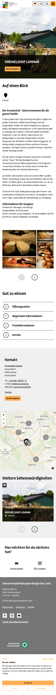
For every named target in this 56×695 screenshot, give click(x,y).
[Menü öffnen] (53, 3)
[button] (13, 69)
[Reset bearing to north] (3, 423)
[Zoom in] (3, 415)
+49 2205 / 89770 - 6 (17, 380)
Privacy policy (48, 658)
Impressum (20, 607)
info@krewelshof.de (20, 384)
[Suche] (47, 3)
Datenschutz (7, 607)
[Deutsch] (35, 3)
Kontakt (30, 607)
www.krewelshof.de (22, 387)
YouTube (8, 392)
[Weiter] (35, 277)
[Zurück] (21, 277)
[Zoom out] (3, 419)
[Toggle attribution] (53, 468)
